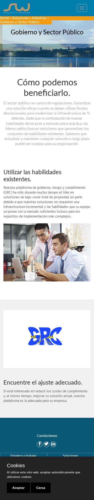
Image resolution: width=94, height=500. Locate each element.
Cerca (40, 488)
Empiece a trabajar (23, 456)
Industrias (39, 18)
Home (4, 18)
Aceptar (18, 488)
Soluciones (20, 18)
